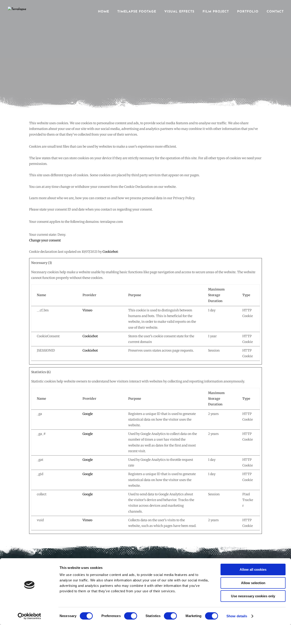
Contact (275, 11)
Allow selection (253, 583)
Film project (216, 11)
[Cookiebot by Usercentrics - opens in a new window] (29, 616)
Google (88, 414)
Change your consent (45, 240)
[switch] (130, 616)
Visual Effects (179, 11)
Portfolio (247, 11)
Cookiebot (110, 252)
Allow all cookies (253, 569)
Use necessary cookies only (253, 596)
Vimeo (87, 310)
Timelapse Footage (136, 11)
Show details (236, 616)
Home (103, 11)
